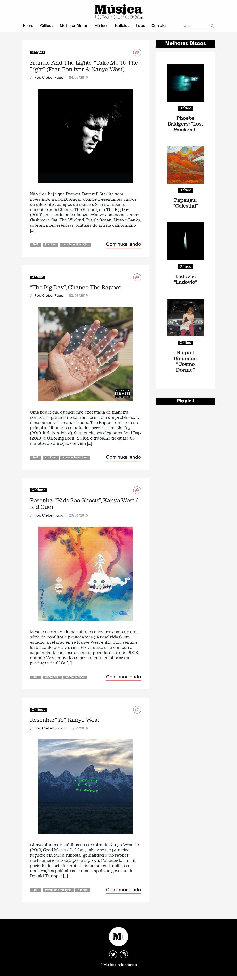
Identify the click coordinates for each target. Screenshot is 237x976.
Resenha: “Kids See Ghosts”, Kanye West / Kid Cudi (84, 503)
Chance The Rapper (75, 457)
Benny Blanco (75, 677)
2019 (35, 244)
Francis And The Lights (75, 244)
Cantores (50, 457)
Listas (140, 26)
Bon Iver (50, 244)
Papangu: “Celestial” (185, 203)
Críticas (46, 26)
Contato (158, 26)
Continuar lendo (123, 244)
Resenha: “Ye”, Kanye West (64, 719)
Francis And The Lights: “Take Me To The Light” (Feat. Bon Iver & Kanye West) (84, 65)
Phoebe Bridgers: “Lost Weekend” (185, 123)
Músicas (101, 26)
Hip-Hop (83, 890)
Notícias (122, 26)
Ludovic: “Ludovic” (185, 279)
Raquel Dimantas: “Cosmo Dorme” (185, 361)
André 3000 (52, 677)
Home (28, 26)
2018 (35, 677)
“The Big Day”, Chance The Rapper (76, 287)
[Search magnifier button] (212, 26)
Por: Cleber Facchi (50, 78)
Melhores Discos (73, 26)
